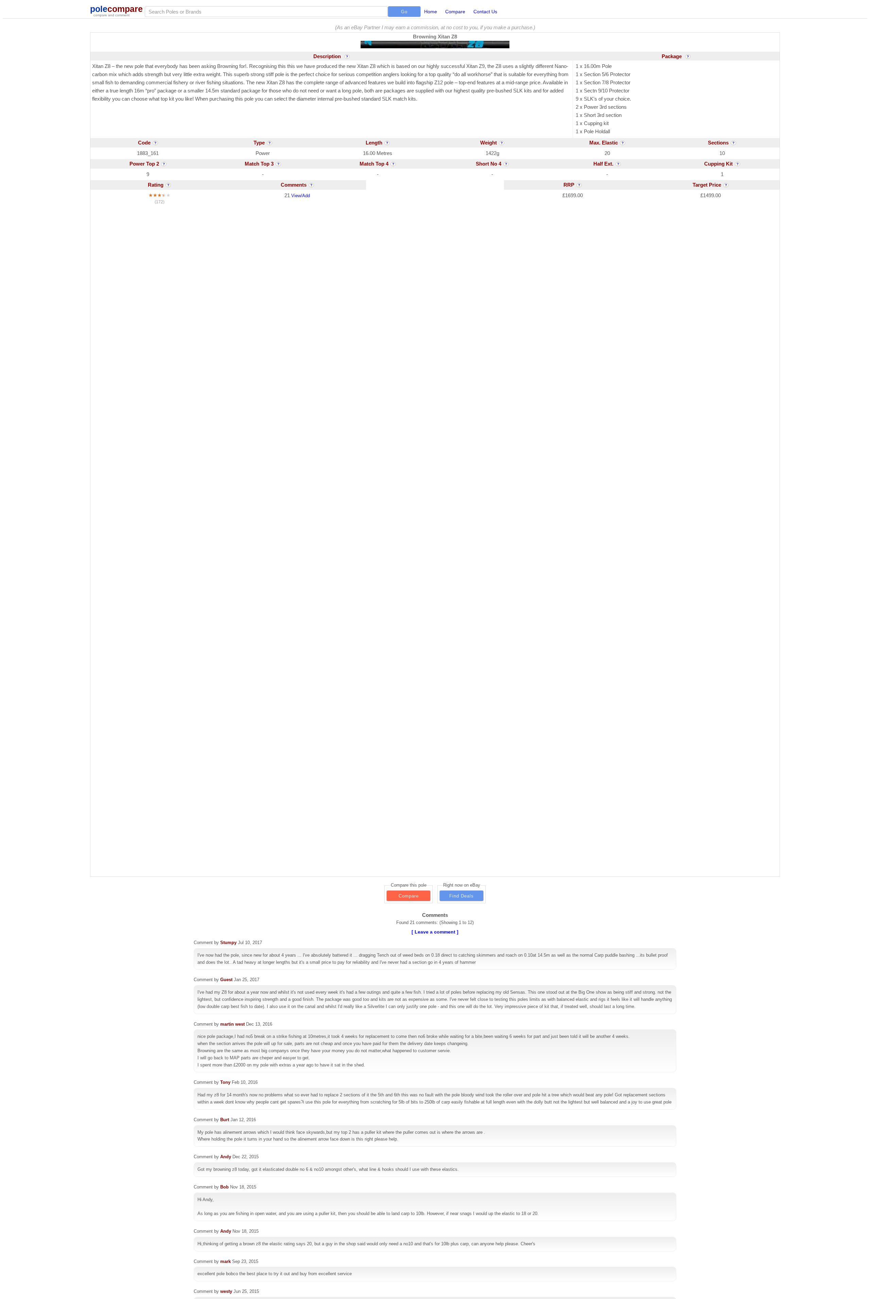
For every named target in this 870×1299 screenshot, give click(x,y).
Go (404, 11)
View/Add (300, 195)
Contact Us (485, 11)
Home (430, 11)
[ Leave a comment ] (435, 932)
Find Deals (461, 896)
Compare (455, 11)
